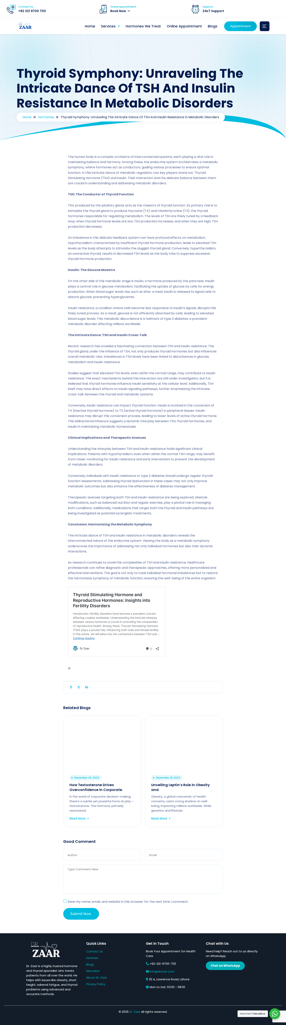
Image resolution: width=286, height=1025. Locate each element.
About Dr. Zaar (96, 977)
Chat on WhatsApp (225, 966)
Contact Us (94, 951)
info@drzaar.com (162, 971)
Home (90, 26)
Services (108, 26)
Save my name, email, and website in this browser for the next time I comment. (128, 901)
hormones (46, 117)
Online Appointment (184, 26)
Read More (77, 818)
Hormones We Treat (143, 26)
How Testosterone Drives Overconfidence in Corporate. (96, 787)
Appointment (240, 26)
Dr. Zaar (134, 1012)
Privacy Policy (95, 984)
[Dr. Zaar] (24, 26)
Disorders (93, 971)
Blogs (212, 26)
